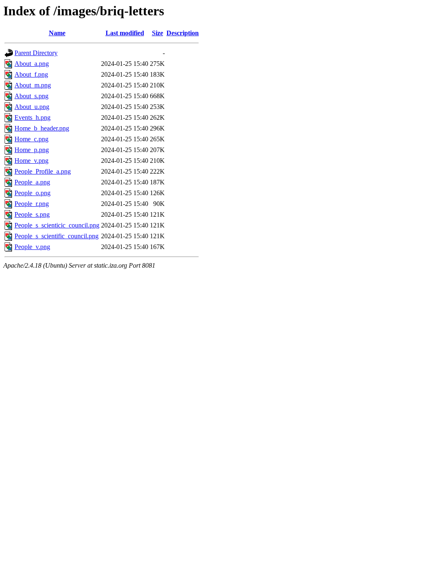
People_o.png (32, 192)
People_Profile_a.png (42, 171)
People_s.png (32, 214)
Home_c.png (31, 139)
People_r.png (31, 203)
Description (182, 32)
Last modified (125, 32)
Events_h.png (32, 117)
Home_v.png (31, 160)
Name (57, 32)
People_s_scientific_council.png (56, 235)
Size (157, 32)
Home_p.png (31, 149)
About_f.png (31, 74)
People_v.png (32, 246)
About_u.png (31, 106)
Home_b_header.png (41, 128)
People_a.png (32, 182)
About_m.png (32, 85)
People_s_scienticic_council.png (56, 225)
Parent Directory (36, 52)
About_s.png (31, 95)
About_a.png (31, 63)
